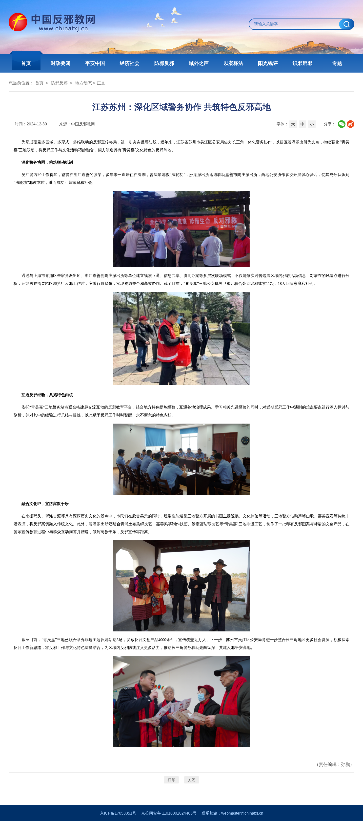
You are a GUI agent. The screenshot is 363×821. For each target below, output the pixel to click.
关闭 (192, 780)
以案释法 (233, 63)
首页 (26, 63)
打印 (171, 780)
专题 (337, 63)
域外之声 (199, 63)
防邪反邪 (164, 63)
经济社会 (130, 63)
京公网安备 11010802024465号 (169, 813)
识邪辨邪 (302, 63)
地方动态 (83, 83)
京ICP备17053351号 (118, 813)
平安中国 (95, 63)
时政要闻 (60, 63)
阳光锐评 (268, 63)
